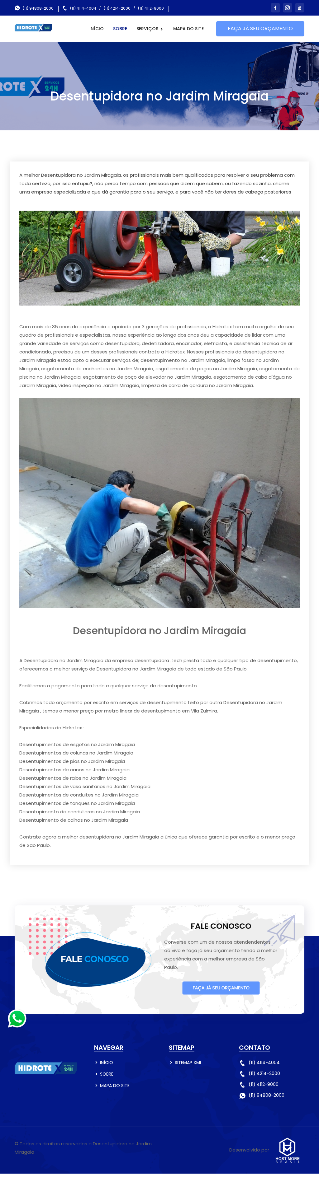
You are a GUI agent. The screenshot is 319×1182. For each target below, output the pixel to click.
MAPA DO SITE (188, 29)
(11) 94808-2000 (38, 8)
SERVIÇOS (148, 29)
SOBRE (120, 29)
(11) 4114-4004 (83, 8)
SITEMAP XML (188, 1062)
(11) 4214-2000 (117, 8)
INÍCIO (96, 29)
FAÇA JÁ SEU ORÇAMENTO (260, 28)
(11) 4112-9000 (151, 8)
